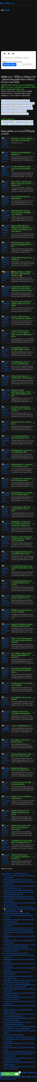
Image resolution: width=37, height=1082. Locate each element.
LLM (28, 101)
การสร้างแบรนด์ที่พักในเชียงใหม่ (13, 1035)
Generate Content (9, 65)
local (31, 121)
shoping (16, 103)
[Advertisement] (18, 31)
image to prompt (21, 121)
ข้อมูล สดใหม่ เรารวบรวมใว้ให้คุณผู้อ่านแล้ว (14, 873)
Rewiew (4, 109)
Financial (4, 111)
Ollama (17, 101)
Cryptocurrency (7, 103)
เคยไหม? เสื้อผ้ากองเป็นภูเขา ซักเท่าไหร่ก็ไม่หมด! (18, 907)
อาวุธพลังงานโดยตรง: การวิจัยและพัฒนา (16, 953)
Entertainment (8, 121)
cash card (23, 106)
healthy (11, 106)
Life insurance (17, 111)
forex (16, 106)
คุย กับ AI (12, 3)
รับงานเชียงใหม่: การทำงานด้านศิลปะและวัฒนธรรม (19, 1037)
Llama (23, 101)
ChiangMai (24, 114)
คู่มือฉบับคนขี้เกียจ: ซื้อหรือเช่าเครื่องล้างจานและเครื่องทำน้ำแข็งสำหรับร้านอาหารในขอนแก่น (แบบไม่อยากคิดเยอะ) (19, 898)
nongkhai (23, 103)
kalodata (4, 106)
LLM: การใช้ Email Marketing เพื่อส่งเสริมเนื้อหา (18, 890)
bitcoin (29, 106)
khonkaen (31, 103)
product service (14, 124)
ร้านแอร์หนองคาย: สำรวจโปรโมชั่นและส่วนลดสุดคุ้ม (20, 1026)
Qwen (12, 101)
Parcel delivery (27, 109)
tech (10, 111)
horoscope (5, 101)
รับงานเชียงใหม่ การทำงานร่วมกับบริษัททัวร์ (17, 1028)
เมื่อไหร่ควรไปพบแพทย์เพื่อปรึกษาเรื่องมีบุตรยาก (18, 880)
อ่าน (16, 1073)
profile (24, 124)
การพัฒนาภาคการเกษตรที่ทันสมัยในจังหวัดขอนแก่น (20, 1052)
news (5, 124)
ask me (4, 3)
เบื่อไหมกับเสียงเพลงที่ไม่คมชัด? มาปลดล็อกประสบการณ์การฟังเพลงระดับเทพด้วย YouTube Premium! (18, 915)
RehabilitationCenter (15, 109)
